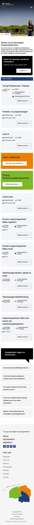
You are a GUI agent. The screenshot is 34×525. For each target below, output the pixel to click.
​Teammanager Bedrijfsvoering (15, 297)
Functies (6, 474)
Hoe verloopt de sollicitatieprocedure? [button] (15, 368)
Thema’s (6, 464)
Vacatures (6, 457)
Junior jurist (8, 197)
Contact (5, 477)
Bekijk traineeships (11, 184)
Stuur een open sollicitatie (13, 163)
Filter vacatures (7, 79)
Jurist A (6, 134)
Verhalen (6, 470)
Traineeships (7, 467)
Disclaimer (17, 516)
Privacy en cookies (17, 514)
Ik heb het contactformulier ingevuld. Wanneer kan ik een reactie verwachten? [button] (15, 400)
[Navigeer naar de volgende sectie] (17, 30)
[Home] (1, 34)
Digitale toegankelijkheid (17, 519)
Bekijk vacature (22, 101)
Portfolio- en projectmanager (15, 112)
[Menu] (31, 7)
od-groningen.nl (8, 439)
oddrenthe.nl (7, 442)
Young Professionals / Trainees (16, 86)
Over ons (6, 460)
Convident (23, 521)
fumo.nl (5, 436)
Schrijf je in (22, 70)
